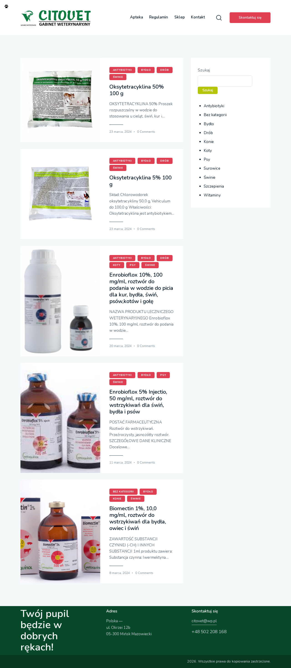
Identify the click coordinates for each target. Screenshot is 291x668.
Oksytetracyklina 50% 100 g (136, 90)
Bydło (146, 70)
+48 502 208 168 (209, 632)
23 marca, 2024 (120, 132)
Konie (117, 498)
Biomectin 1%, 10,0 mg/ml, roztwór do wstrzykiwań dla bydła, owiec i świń (137, 518)
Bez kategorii (123, 491)
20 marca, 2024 (120, 346)
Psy (132, 265)
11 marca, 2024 (120, 462)
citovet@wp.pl (204, 621)
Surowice (212, 168)
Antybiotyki (122, 70)
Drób (164, 70)
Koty (116, 265)
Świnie (118, 77)
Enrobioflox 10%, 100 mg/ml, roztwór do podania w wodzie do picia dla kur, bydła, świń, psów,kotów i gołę (141, 288)
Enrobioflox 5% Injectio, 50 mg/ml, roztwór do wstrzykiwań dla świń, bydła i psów (138, 402)
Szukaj (204, 70)
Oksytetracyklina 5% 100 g (140, 181)
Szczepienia (214, 186)
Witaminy (212, 195)
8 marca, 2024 (119, 573)
